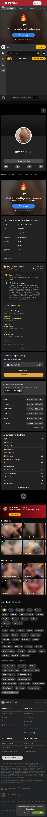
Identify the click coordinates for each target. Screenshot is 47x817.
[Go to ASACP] (12, 789)
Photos (33, 8)
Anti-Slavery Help (29, 733)
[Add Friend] (29, 166)
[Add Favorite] (3, 47)
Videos (22, 8)
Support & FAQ (28, 743)
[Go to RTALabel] (4, 789)
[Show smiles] (38, 53)
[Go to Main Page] (14, 3)
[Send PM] (41, 166)
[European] (11, 610)
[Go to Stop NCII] (14, 795)
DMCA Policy (28, 721)
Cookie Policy (30, 809)
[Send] (44, 53)
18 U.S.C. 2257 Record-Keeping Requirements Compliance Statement (23, 801)
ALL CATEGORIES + (10, 692)
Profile (3, 175)
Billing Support (28, 747)
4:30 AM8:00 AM (34, 399)
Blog (5, 717)
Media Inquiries (9, 725)
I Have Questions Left (12, 757)
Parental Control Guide (31, 729)
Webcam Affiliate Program (10, 751)
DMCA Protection (29, 751)
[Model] (43, 110)
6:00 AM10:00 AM (34, 423)
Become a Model (7, 743)
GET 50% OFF (14, 514)
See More (23, 348)
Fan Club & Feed (31, 175)
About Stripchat (9, 713)
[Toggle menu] (2, 3)
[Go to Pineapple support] (3, 795)
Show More (22, 488)
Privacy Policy (28, 713)
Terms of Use (28, 717)
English (37, 702)
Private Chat (38, 58)
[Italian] (4, 610)
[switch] (20, 390)
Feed (41, 8)
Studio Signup (6, 747)
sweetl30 (5, 602)
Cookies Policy (29, 725)
